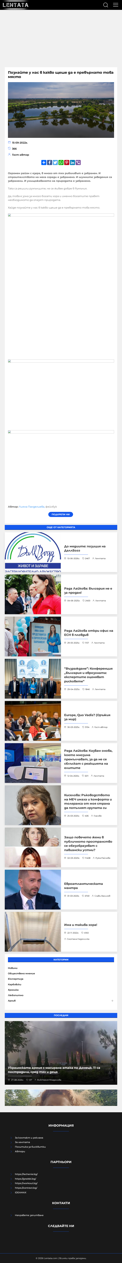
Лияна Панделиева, (32, 506)
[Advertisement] (61, 38)
